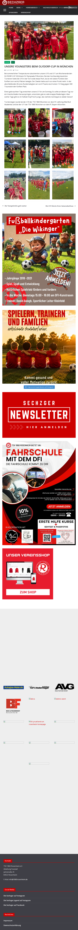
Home (11, 8)
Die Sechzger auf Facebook (14, 905)
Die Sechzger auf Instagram (14, 896)
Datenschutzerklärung (12, 925)
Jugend (7, 62)
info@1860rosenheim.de (18, 879)
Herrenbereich (32, 8)
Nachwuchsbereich (50, 8)
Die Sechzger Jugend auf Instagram (17, 900)
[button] (22, 7)
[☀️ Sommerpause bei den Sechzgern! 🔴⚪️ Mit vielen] (39, 347)
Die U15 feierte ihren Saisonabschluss (59, 206)
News (18, 8)
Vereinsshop (26, 12)
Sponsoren (13, 12)
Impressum (8, 920)
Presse (16, 70)
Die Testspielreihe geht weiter (16, 206)
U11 (13, 62)
